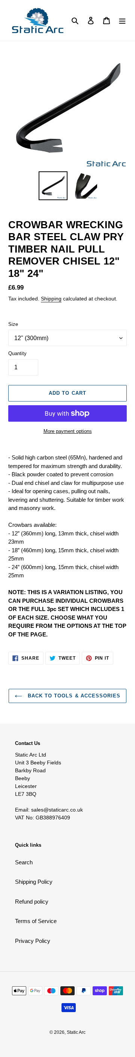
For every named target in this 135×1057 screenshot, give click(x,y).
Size (13, 324)
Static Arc (76, 1032)
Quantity (17, 353)
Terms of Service (36, 921)
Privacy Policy (32, 941)
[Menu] (122, 20)
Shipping (51, 299)
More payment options (68, 431)
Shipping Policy (33, 882)
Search (24, 862)
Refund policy (31, 901)
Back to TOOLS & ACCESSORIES (73, 696)
